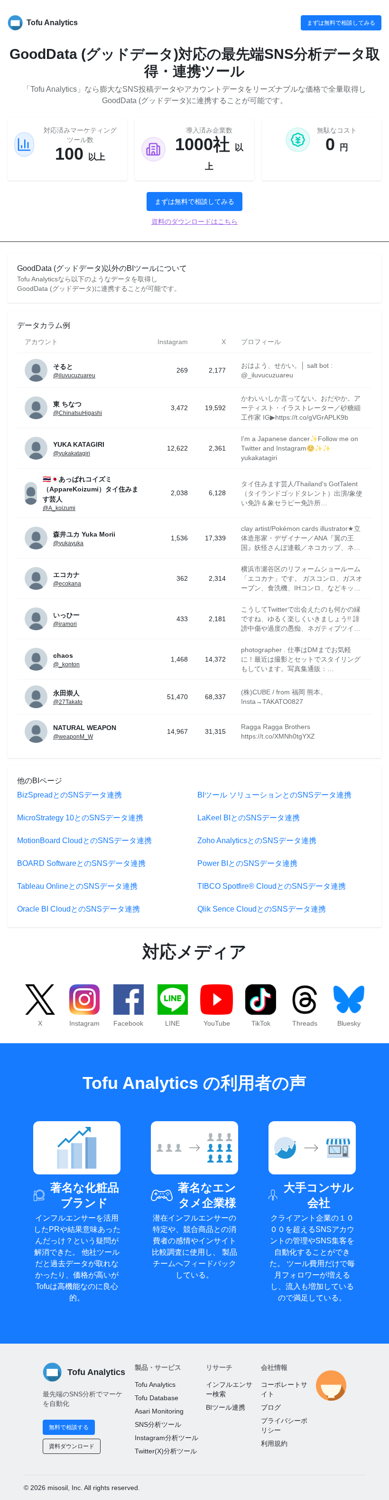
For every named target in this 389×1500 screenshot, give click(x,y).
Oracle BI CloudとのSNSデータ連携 (78, 909)
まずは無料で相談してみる (341, 22)
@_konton (66, 664)
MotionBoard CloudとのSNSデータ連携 (84, 841)
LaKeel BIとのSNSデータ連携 (248, 818)
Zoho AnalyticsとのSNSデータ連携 (256, 841)
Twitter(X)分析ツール (166, 1451)
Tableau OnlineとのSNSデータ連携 (77, 886)
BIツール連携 (225, 1407)
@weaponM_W (73, 736)
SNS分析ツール (158, 1424)
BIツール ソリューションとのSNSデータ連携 (274, 795)
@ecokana (67, 583)
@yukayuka (68, 543)
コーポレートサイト (284, 1389)
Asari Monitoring (159, 1411)
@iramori (65, 624)
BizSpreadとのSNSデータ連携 (69, 795)
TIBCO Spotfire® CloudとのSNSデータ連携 (271, 886)
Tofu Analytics (155, 1384)
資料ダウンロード (71, 1446)
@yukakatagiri (71, 453)
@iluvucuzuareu (74, 375)
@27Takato (68, 702)
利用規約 (274, 1443)
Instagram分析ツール (166, 1438)
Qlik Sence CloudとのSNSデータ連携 (261, 909)
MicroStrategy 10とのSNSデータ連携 (80, 818)
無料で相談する (69, 1427)
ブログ (271, 1407)
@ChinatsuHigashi (77, 413)
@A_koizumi (59, 508)
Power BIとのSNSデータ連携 (247, 863)
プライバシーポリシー (284, 1425)
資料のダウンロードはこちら (194, 221)
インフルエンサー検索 (229, 1389)
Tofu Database (156, 1398)
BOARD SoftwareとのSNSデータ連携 (81, 863)
